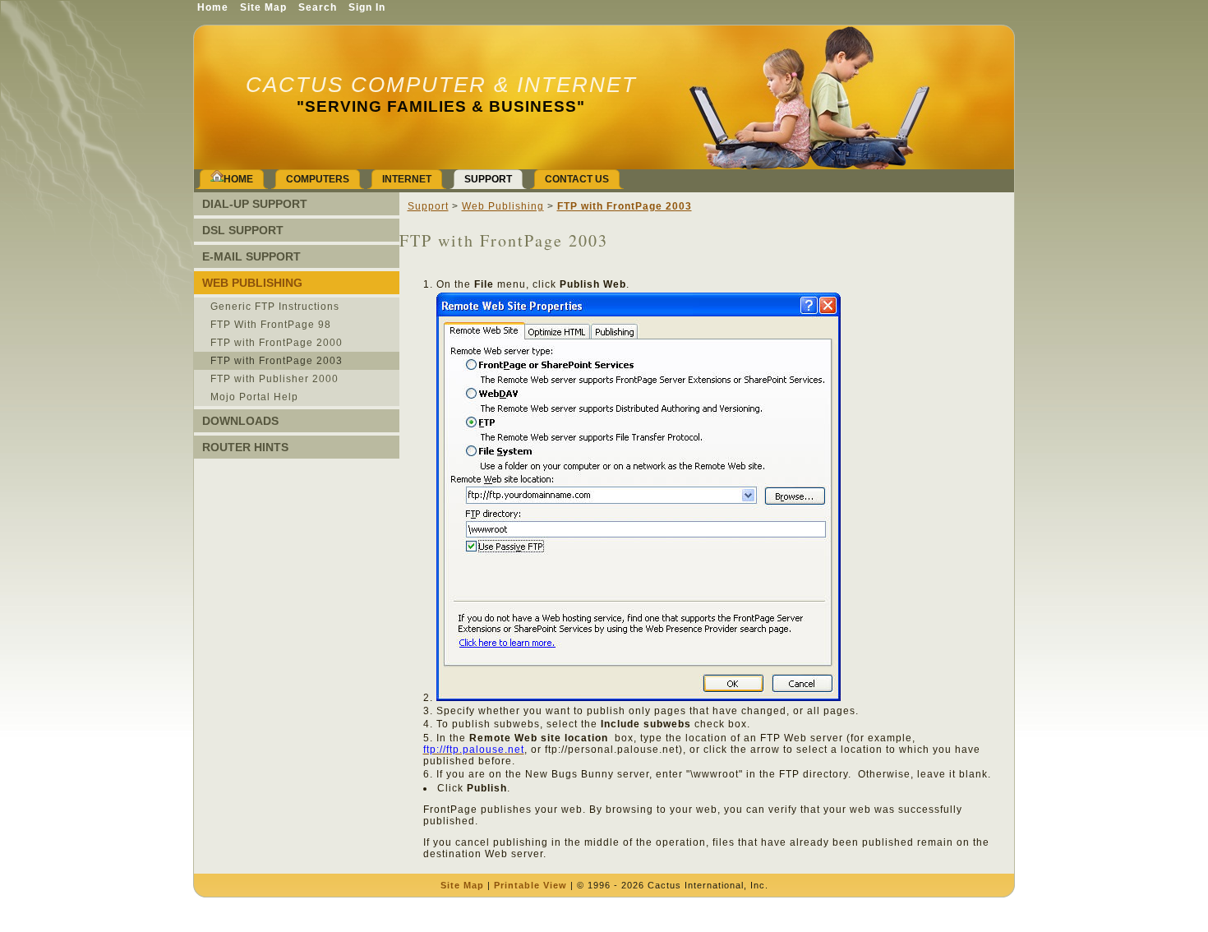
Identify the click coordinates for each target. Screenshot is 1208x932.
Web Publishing (503, 206)
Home (212, 7)
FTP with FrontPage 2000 (276, 342)
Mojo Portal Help (254, 397)
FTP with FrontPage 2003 (276, 361)
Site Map (462, 885)
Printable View (530, 885)
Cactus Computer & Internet (441, 84)
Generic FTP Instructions (274, 306)
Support (428, 206)
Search (317, 7)
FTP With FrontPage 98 (270, 324)
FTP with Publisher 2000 (274, 379)
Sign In (366, 7)
